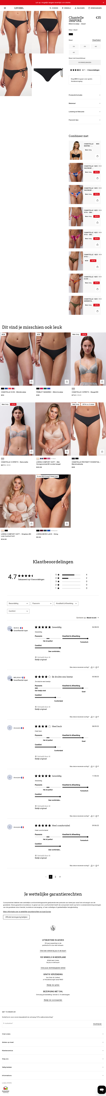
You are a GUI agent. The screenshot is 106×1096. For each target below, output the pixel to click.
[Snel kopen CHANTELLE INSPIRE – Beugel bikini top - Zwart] (97, 156)
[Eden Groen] (45, 530)
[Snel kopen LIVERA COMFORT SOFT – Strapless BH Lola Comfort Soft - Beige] (31, 524)
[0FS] (73, 458)
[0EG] (73, 388)
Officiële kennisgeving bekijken (16, 917)
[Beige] (37, 458)
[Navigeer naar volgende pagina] (60, 877)
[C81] (9, 388)
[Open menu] (4, 8)
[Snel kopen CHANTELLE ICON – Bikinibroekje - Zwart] (31, 382)
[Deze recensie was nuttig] (92, 667)
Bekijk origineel (41, 660)
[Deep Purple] (41, 530)
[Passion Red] (45, 458)
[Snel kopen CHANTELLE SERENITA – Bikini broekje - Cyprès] (97, 311)
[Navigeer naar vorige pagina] (46, 877)
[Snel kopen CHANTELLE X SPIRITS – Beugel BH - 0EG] (102, 382)
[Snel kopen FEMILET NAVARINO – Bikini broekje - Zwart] (67, 382)
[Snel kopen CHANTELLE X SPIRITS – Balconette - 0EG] (31, 452)
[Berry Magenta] (41, 388)
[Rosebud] (48, 458)
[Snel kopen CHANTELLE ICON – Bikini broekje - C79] (97, 289)
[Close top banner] (103, 2)
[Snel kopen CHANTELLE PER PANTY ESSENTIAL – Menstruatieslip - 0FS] (102, 452)
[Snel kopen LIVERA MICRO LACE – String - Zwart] (67, 524)
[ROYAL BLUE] (48, 388)
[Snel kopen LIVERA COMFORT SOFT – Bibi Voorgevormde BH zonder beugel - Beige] (67, 452)
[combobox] (18, 603)
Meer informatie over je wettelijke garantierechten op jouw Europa (27, 911)
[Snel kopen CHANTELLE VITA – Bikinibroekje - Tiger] (97, 267)
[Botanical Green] (45, 388)
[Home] (18, 8)
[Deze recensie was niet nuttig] (96, 667)
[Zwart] (71, 34)
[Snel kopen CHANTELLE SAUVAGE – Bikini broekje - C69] (97, 178)
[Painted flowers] (13, 388)
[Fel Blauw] (48, 530)
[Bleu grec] (6, 388)
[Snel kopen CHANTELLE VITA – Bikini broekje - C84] (97, 223)
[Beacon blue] (41, 458)
